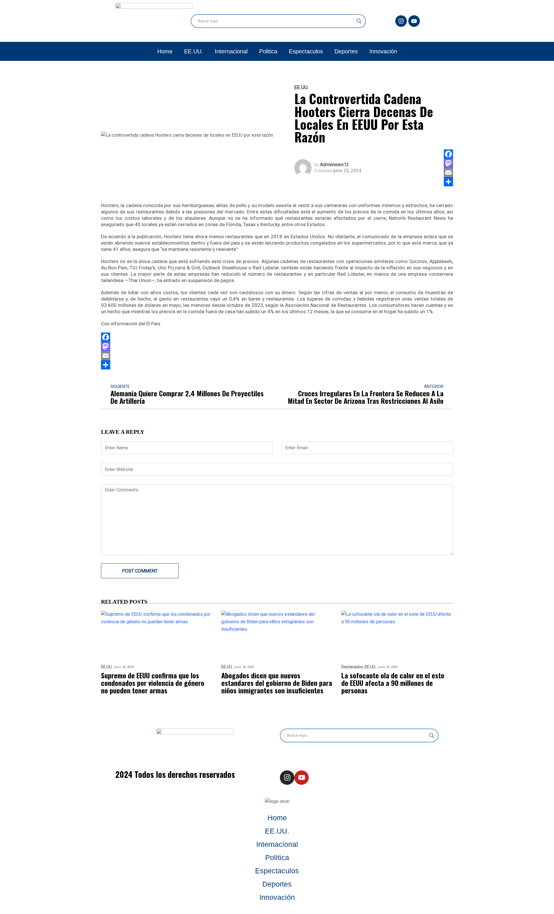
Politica (268, 51)
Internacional (231, 51)
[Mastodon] (448, 163)
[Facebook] (448, 154)
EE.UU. (193, 51)
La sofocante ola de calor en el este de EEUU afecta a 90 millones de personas (392, 682)
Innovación (383, 51)
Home (165, 51)
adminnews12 (334, 164)
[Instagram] (401, 21)
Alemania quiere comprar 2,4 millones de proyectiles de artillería (187, 396)
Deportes (346, 51)
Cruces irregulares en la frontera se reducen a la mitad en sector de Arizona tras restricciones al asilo (365, 396)
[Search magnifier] (359, 21)
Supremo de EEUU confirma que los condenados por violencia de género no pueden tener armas (152, 682)
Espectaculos (306, 51)
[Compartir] (448, 181)
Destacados (352, 667)
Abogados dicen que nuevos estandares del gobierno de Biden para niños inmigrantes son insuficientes (276, 682)
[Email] (448, 172)
